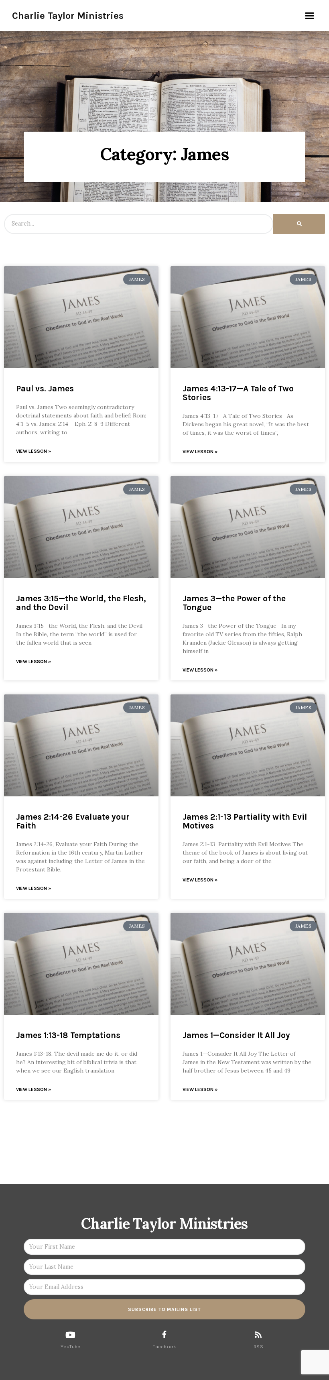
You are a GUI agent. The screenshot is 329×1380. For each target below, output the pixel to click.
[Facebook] (164, 1334)
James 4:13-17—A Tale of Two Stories (238, 393)
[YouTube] (70, 1335)
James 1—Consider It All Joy (236, 1035)
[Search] (299, 224)
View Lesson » (33, 451)
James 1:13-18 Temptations (68, 1035)
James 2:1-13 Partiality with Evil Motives (245, 821)
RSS (258, 1346)
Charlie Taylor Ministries (68, 15)
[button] (309, 15)
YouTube (70, 1346)
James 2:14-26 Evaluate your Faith (73, 821)
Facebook (164, 1346)
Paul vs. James (45, 388)
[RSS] (258, 1334)
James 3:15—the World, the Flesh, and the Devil (81, 603)
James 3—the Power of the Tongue (234, 603)
